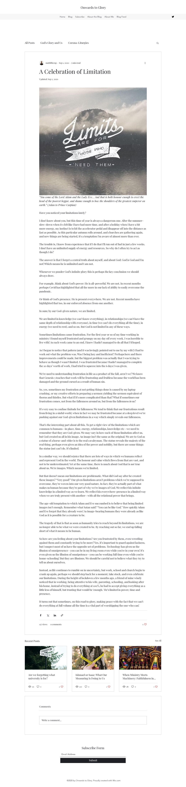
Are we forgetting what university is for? (41, 676)
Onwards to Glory (93, 7)
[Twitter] (172, 16)
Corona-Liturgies (78, 43)
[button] (157, 43)
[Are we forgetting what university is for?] (46, 658)
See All (158, 640)
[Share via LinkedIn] (54, 615)
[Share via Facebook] (40, 615)
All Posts (30, 43)
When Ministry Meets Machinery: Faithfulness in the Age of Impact (138, 676)
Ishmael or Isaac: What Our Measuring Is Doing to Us (91, 676)
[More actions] (145, 63)
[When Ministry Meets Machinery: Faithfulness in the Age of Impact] (140, 658)
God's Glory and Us (51, 43)
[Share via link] (62, 615)
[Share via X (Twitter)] (47, 615)
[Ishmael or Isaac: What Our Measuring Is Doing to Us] (93, 658)
